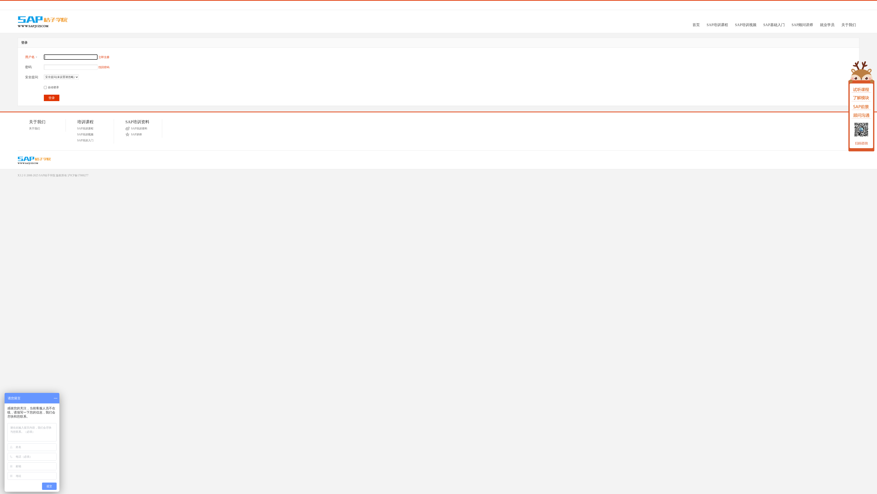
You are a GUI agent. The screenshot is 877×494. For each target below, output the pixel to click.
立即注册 (103, 57)
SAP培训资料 (139, 128)
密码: (28, 67)
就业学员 (827, 25)
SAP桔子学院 (47, 175)
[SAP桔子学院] (56, 27)
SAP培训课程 (717, 25)
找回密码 (103, 67)
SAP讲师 (136, 134)
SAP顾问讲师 (802, 25)
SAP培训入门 (85, 140)
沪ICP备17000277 (78, 175)
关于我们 (848, 25)
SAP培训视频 (745, 25)
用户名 (30, 57)
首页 (696, 25)
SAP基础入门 (774, 25)
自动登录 (53, 87)
